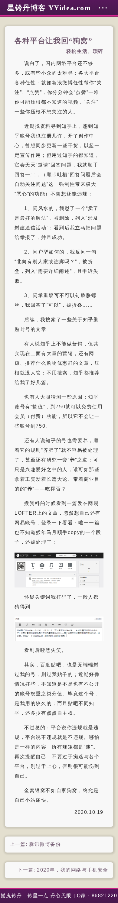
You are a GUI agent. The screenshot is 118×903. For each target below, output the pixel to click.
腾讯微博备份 (45, 844)
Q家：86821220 (97, 895)
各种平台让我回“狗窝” (54, 41)
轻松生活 (76, 51)
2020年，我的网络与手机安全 (72, 869)
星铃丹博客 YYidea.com (49, 8)
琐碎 (98, 51)
